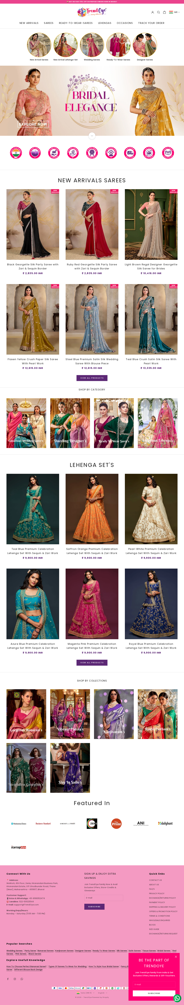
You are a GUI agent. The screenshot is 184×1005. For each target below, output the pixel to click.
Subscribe (154, 993)
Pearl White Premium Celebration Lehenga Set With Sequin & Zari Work (151, 551)
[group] (92, 101)
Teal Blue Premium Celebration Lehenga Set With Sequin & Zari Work (32, 551)
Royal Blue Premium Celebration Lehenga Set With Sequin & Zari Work (151, 646)
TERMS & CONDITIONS (159, 916)
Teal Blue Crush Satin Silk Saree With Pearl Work (151, 361)
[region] (92, 101)
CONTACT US (155, 880)
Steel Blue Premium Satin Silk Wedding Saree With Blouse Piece (92, 361)
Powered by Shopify (100, 997)
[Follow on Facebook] (7, 979)
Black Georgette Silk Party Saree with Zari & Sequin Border (32, 266)
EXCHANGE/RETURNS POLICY (162, 898)
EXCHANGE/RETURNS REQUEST (163, 933)
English (101, 993)
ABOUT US (154, 884)
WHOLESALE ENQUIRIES (159, 920)
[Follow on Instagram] (14, 979)
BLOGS (152, 924)
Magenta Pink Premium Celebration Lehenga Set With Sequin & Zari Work (92, 646)
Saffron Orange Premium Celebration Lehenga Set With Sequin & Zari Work (92, 551)
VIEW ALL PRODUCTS (92, 378)
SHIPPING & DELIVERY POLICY (162, 907)
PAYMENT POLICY (157, 902)
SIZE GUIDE (154, 929)
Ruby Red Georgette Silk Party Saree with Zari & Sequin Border (92, 266)
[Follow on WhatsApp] (21, 979)
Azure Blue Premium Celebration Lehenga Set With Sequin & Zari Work (32, 646)
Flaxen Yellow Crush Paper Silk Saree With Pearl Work (33, 361)
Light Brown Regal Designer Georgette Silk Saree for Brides (151, 266)
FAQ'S (152, 889)
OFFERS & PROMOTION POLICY (163, 911)
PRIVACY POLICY (156, 893)
